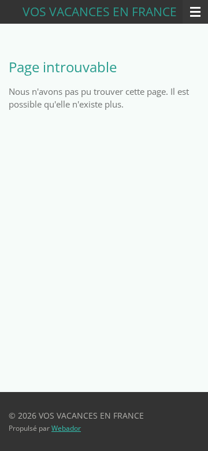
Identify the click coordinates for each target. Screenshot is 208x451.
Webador (66, 428)
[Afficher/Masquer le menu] (195, 12)
